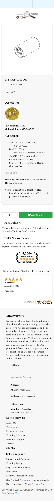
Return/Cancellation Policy (20, 475)
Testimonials (12, 427)
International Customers (18, 459)
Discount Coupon (15, 439)
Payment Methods (15, 431)
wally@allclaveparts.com (22, 396)
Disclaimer (11, 471)
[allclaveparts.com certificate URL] (38, 304)
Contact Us (12, 443)
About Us (11, 423)
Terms (18, 493)
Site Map (10, 448)
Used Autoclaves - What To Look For (25, 484)
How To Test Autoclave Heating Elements (27, 480)
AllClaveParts (27, 490)
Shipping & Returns (16, 435)
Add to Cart (37, 215)
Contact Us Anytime (20, 377)
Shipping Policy (14, 463)
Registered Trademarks (18, 467)
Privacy (10, 493)
